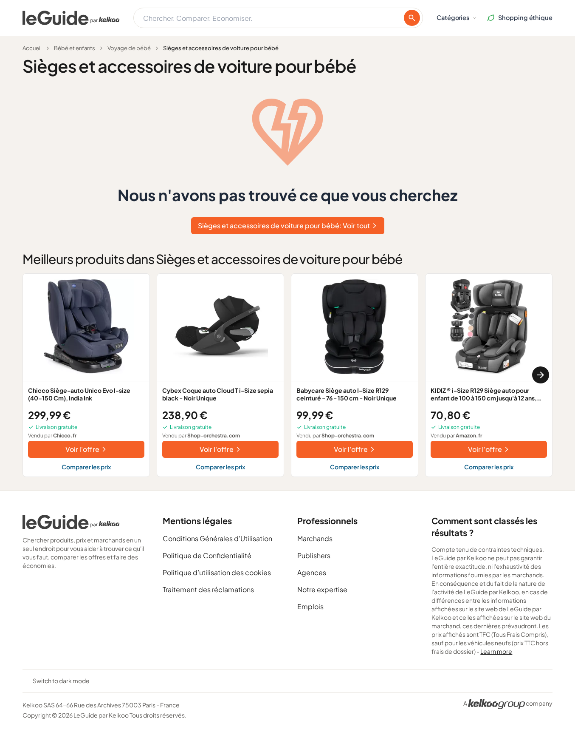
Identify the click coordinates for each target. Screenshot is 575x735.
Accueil (32, 48)
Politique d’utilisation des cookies (217, 572)
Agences (311, 572)
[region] (287, 375)
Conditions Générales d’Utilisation (217, 538)
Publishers (313, 555)
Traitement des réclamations (208, 589)
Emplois (310, 606)
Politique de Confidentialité (207, 555)
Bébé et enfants (74, 48)
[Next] (540, 374)
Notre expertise (322, 589)
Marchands (315, 538)
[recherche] (412, 18)
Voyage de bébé (129, 48)
